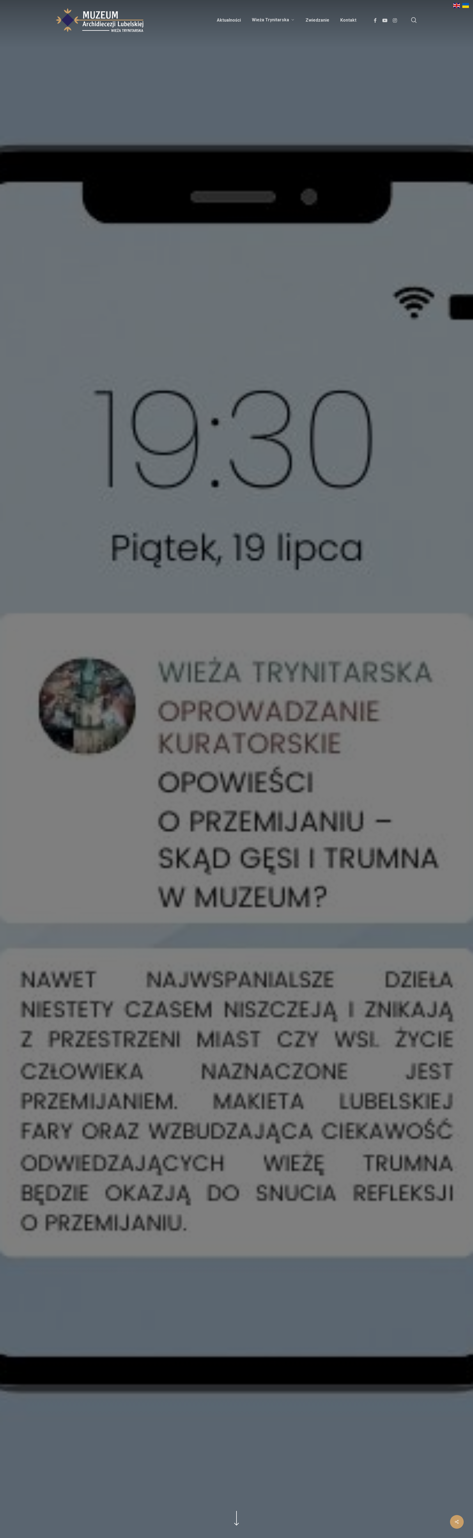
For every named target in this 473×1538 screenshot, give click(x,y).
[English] (456, 7)
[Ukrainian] (465, 7)
